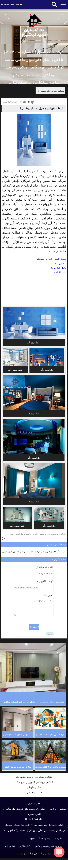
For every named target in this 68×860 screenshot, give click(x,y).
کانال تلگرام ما (58, 268)
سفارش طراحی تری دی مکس (49, 846)
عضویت (59, 838)
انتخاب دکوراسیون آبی (20, 533)
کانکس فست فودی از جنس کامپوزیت (34, 777)
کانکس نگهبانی (34, 787)
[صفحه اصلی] (34, 24)
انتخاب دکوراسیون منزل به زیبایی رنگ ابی (49, 533)
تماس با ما (60, 263)
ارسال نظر (34, 626)
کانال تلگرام (25, 846)
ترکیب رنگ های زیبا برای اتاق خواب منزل (50, 552)
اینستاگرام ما (59, 272)
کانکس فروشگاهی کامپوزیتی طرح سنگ (34, 782)
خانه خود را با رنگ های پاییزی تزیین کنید (17, 552)
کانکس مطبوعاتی (34, 792)
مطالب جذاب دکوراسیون (51, 91)
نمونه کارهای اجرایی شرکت (51, 259)
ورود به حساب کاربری (40, 838)
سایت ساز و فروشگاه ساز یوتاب (34, 853)
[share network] (4, 539)
